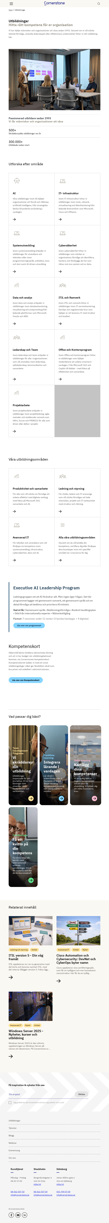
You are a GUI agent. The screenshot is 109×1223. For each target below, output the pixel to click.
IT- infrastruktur (69, 193)
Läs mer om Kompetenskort (25, 680)
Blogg (11, 1135)
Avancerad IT (21, 537)
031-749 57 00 (63, 1191)
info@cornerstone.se (20, 1195)
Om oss (12, 1157)
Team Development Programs (20, 750)
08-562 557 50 (17, 1191)
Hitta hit (37, 1184)
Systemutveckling (24, 245)
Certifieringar (20, 835)
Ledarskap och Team (25, 349)
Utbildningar (14, 1120)
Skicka (81, 1094)
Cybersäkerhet (68, 245)
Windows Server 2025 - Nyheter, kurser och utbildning (26, 1034)
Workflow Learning (49, 756)
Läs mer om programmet (29, 625)
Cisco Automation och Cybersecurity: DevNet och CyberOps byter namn (76, 959)
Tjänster (13, 1128)
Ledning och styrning (71, 488)
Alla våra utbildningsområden (77, 537)
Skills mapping (82, 760)
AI (14, 193)
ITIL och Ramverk (69, 297)
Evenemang (14, 1150)
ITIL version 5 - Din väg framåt (26, 957)
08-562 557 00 (40, 1191)
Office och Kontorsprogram (75, 349)
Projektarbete (21, 405)
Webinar (13, 1143)
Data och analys (22, 297)
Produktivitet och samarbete (30, 488)
